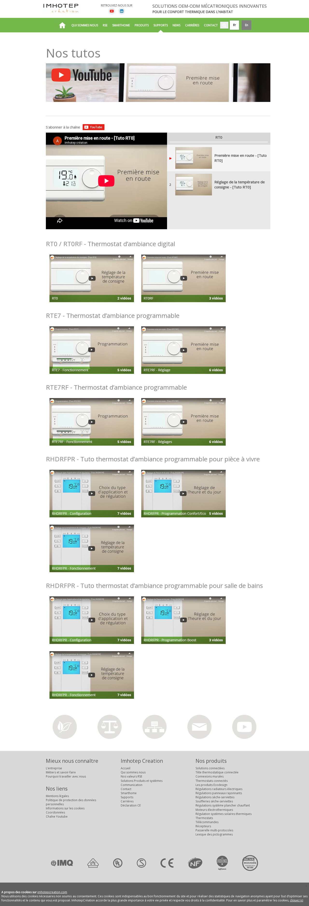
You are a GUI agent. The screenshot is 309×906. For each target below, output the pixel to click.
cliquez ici (296, 900)
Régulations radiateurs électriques (219, 789)
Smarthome (121, 25)
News (176, 25)
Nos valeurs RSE (131, 776)
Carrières (192, 25)
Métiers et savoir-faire (61, 772)
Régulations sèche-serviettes (215, 797)
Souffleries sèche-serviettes (214, 801)
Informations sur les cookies (65, 808)
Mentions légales (57, 796)
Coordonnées (55, 812)
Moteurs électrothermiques (214, 810)
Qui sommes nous (84, 25)
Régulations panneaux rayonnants (219, 793)
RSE (105, 25)
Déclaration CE (131, 805)
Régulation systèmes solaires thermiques (224, 814)
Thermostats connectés (212, 781)
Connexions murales (210, 776)
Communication (131, 785)
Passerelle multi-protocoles (214, 830)
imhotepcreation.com (52, 892)
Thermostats (204, 818)
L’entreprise (54, 768)
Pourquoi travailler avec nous (66, 776)
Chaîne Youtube (57, 816)
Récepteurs (203, 826)
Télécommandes (207, 822)
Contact (211, 25)
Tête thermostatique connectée (217, 772)
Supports (161, 25)
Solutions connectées (210, 768)
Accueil (125, 768)
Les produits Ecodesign (211, 785)
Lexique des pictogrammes (214, 834)
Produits (142, 25)
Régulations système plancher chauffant (223, 805)
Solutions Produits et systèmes (141, 781)
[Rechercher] (224, 25)
